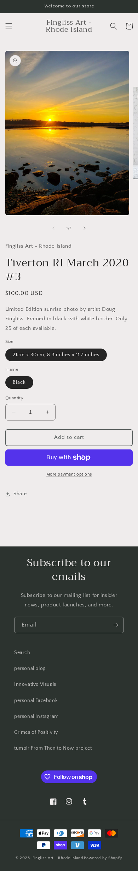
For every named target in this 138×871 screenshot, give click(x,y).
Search (22, 652)
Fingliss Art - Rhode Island (58, 858)
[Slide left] (53, 228)
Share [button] (20, 494)
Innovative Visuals (35, 684)
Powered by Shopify (103, 858)
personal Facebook (36, 700)
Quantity (14, 397)
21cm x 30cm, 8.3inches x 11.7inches (56, 355)
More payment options (69, 474)
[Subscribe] (115, 625)
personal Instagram (36, 716)
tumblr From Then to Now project (53, 748)
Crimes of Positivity (36, 732)
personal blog (30, 668)
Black (19, 382)
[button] (9, 26)
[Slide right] (84, 228)
